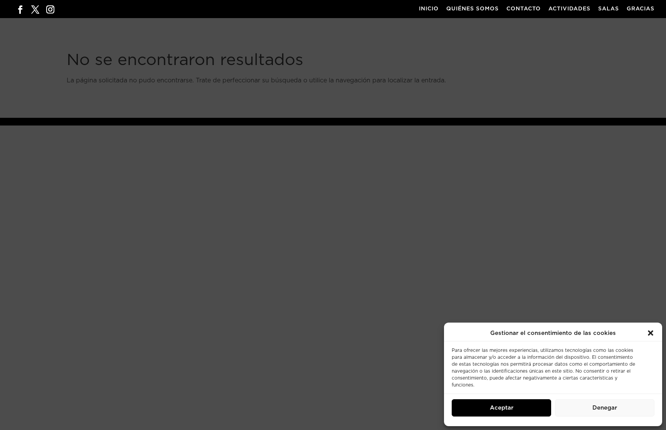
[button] (650, 333)
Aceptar (501, 408)
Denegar (604, 408)
